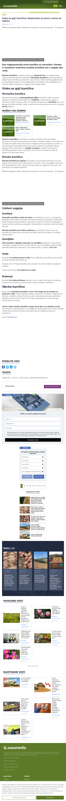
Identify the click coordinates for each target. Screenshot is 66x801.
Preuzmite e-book (33, 440)
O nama (6, 779)
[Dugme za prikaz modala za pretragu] (62, 2)
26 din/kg (25, 468)
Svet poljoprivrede (51, 1)
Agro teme (11, 12)
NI (27, 485)
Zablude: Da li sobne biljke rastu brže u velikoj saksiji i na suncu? (26, 635)
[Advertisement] (33, 338)
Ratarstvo (7, 570)
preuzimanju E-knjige (48, 434)
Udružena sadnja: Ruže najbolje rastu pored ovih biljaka (56, 610)
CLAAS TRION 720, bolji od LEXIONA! (26, 680)
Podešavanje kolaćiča (19, 797)
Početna (4, 12)
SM (30, 485)
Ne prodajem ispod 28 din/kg (31, 471)
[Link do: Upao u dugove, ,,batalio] (11, 618)
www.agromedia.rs (9, 770)
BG (21, 485)
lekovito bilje (23, 377)
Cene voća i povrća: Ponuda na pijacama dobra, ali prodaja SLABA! (25, 704)
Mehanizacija (25, 684)
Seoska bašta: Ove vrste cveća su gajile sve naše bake (26, 651)
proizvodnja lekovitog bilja (38, 377)
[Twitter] (7, 367)
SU (33, 485)
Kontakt (26, 779)
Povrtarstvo (23, 570)
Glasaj (27, 476)
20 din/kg (25, 457)
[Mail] (15, 367)
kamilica (15, 377)
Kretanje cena (56, 694)
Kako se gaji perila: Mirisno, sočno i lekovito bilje (23, 129)
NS (24, 485)
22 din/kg (25, 460)
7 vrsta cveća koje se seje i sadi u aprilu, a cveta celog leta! (56, 635)
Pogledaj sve (33, 666)
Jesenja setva (6, 377)
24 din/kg (25, 464)
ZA (44, 485)
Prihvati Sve (50, 797)
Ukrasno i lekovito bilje (21, 12)
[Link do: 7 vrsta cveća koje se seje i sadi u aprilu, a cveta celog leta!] (42, 638)
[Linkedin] (11, 367)
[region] (33, 791)
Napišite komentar (52, 386)
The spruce (12, 317)
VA (39, 485)
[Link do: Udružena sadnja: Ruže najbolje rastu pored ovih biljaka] (42, 614)
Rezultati (39, 476)
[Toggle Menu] (60, 6)
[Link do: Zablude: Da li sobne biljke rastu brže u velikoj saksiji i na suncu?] (11, 638)
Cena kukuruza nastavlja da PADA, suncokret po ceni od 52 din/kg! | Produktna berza (56, 685)
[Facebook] (3, 367)
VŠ (36, 485)
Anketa (25, 448)
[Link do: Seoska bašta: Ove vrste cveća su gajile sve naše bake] (11, 654)
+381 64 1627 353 (13, 764)
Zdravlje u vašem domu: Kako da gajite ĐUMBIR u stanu (53, 118)
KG (41, 485)
